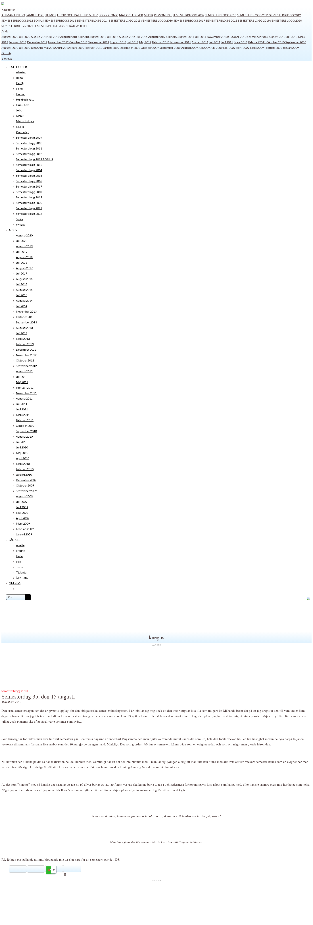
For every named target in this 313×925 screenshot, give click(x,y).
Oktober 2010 (275, 42)
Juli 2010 (24, 47)
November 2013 (217, 36)
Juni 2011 (227, 42)
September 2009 (170, 47)
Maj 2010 (49, 47)
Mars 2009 (257, 47)
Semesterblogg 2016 (157, 20)
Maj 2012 (145, 42)
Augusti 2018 (68, 36)
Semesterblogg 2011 (253, 15)
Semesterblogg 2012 (285, 15)
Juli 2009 (204, 47)
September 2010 (295, 42)
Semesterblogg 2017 (189, 20)
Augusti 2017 (97, 36)
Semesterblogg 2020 (286, 20)
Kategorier (8, 9)
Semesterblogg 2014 (92, 20)
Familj (31, 15)
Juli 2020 (24, 36)
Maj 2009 (229, 47)
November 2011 (180, 42)
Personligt (163, 15)
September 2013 (257, 36)
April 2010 (63, 47)
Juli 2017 (112, 36)
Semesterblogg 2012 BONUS (22, 20)
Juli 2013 (291, 36)
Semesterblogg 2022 (49, 26)
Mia (18, 561)
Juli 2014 (200, 36)
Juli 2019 (53, 36)
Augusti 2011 (200, 42)
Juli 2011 (214, 42)
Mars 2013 (23, 338)
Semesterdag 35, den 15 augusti (38, 696)
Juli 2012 (132, 42)
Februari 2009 (273, 47)
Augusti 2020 (9, 36)
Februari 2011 (257, 42)
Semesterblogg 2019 (254, 20)
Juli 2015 (171, 36)
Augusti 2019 (39, 36)
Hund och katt (69, 15)
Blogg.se (6, 58)
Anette (20, 545)
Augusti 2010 (9, 47)
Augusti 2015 (156, 36)
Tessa (19, 567)
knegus (156, 637)
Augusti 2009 (189, 47)
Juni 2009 (216, 47)
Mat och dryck (131, 15)
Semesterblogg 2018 (221, 20)
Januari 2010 (111, 47)
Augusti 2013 (277, 36)
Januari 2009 (291, 47)
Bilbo (20, 15)
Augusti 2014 (186, 36)
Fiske (40, 15)
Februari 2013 (17, 42)
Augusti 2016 (127, 36)
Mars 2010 (77, 47)
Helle (19, 556)
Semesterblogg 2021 (17, 26)
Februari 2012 (161, 42)
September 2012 (98, 42)
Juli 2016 (141, 36)
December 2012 (37, 42)
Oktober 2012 (78, 42)
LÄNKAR (14, 539)
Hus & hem (90, 15)
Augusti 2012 (118, 42)
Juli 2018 (83, 36)
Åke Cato (22, 577)
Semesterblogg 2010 (220, 15)
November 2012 (58, 42)
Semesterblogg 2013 (60, 20)
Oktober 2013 (237, 36)
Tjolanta (21, 572)
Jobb (103, 15)
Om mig (6, 53)
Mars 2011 (240, 42)
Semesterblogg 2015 (125, 20)
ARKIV (13, 230)
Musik (148, 15)
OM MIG (14, 583)
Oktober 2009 (150, 47)
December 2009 (130, 47)
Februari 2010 (93, 47)
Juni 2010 (37, 47)
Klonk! (112, 15)
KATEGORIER (18, 66)
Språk (70, 26)
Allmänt (8, 15)
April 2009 (242, 47)
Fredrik (20, 550)
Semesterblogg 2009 (188, 15)
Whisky (81, 26)
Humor (50, 15)
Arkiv (4, 31)
